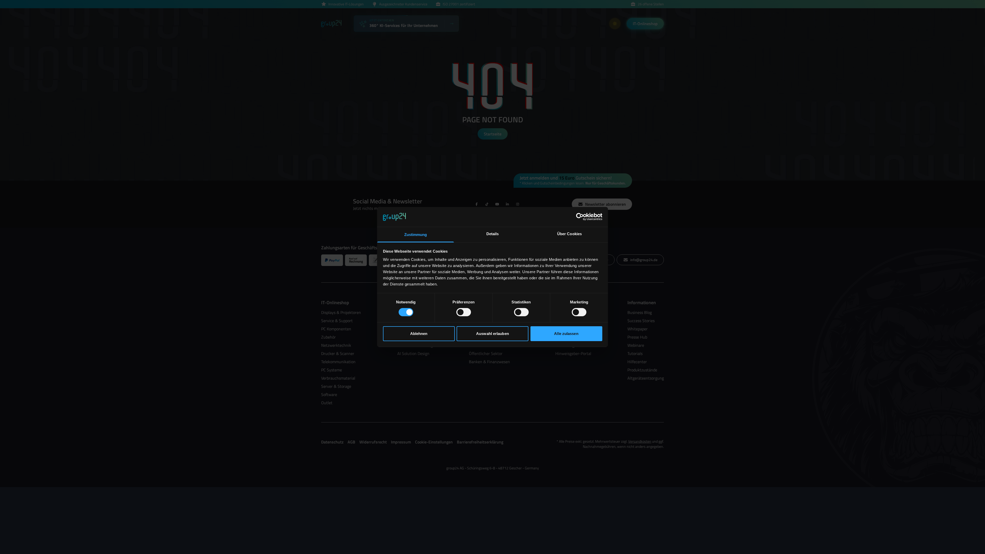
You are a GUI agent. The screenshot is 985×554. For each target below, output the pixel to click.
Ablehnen (419, 333)
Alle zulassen (566, 333)
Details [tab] (492, 234)
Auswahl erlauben (492, 333)
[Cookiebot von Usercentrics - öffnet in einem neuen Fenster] (579, 217)
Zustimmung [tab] (415, 234)
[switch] (463, 312)
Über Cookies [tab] (569, 234)
